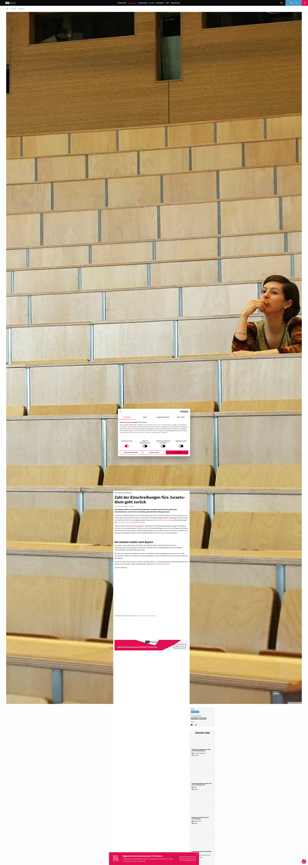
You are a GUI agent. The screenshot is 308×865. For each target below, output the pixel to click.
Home (7, 8)
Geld (167, 3)
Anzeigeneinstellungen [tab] (162, 417)
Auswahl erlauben (154, 452)
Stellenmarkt (122, 3)
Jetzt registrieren (187, 858)
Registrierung (175, 3)
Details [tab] (145, 417)
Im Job (151, 3)
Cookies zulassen (177, 452)
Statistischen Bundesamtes (163, 520)
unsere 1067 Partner (130, 425)
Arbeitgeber (160, 3)
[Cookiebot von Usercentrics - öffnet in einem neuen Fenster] (181, 412)
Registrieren (179, 646)
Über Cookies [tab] (181, 417)
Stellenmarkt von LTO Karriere (146, 616)
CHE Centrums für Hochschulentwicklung (131, 522)
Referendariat (143, 3)
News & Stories (21, 8)
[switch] (145, 446)
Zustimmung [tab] (126, 417)
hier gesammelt (164, 564)
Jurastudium (132, 3)
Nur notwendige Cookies (131, 452)
